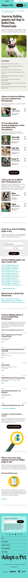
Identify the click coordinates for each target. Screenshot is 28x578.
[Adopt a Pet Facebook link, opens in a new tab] (7, 534)
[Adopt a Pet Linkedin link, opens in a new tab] (21, 534)
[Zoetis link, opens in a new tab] (23, 571)
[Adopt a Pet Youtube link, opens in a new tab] (15, 534)
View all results (14, 172)
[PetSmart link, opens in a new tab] (12, 571)
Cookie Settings (14, 566)
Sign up (20, 5)
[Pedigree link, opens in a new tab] (19, 571)
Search (14, 253)
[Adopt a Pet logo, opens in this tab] (14, 559)
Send (20, 521)
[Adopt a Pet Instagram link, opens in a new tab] (18, 534)
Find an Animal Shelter (14, 426)
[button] (25, 109)
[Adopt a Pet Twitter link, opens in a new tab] (10, 534)
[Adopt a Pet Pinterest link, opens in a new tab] (12, 534)
